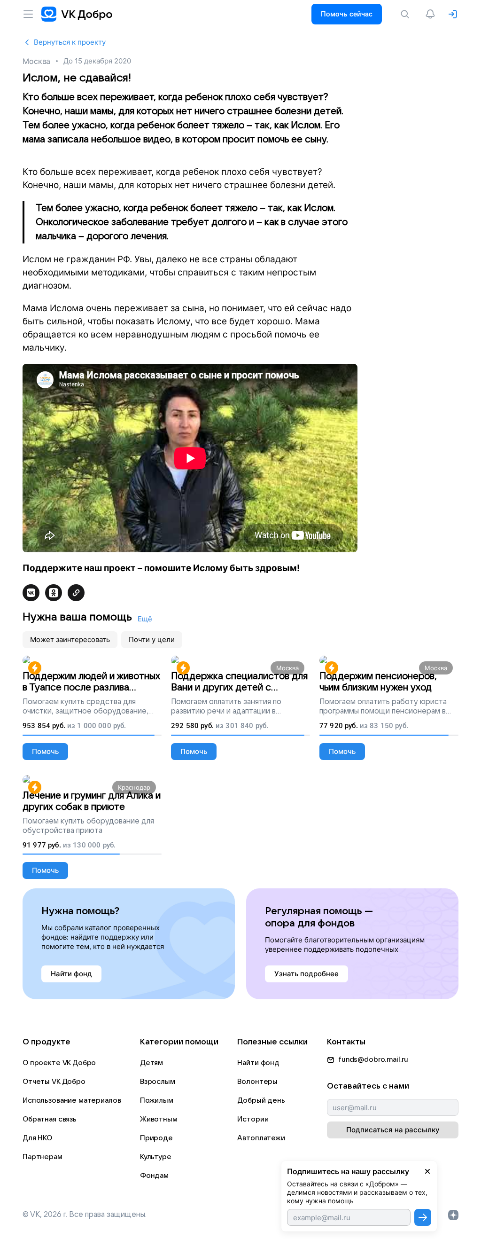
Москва (36, 61)
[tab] (70, 639)
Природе (156, 1138)
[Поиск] (406, 14)
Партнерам (42, 1157)
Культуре (155, 1157)
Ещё (145, 618)
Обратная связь (50, 1119)
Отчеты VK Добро (54, 1081)
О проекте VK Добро (59, 1062)
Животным (159, 1119)
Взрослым (157, 1081)
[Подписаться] (422, 1217)
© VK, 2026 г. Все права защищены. (85, 1214)
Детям (151, 1062)
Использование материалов (72, 1100)
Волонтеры (257, 1081)
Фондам (154, 1175)
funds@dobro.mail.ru (373, 1059)
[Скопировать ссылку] (76, 592)
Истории (252, 1119)
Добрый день (261, 1100)
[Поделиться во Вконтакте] (31, 592)
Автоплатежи (261, 1138)
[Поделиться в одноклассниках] (53, 592)
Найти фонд (258, 1062)
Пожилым (156, 1100)
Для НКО (37, 1138)
